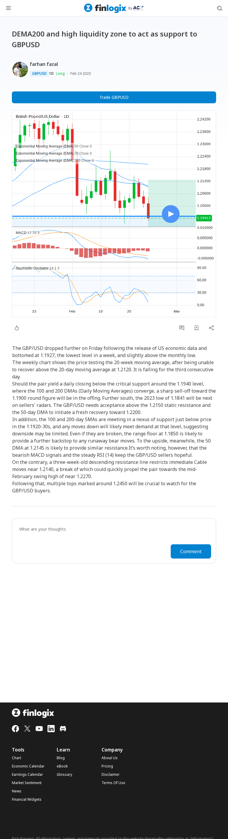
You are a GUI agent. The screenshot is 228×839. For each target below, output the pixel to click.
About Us (110, 758)
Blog (61, 758)
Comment (191, 551)
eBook (62, 766)
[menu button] (8, 8)
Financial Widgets (27, 799)
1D (51, 73)
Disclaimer (111, 774)
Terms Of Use (113, 783)
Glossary (64, 774)
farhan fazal (44, 64)
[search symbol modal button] (219, 8)
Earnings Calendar (27, 774)
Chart (16, 758)
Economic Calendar (28, 766)
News (16, 791)
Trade (114, 97)
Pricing (107, 766)
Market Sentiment (27, 783)
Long (60, 73)
